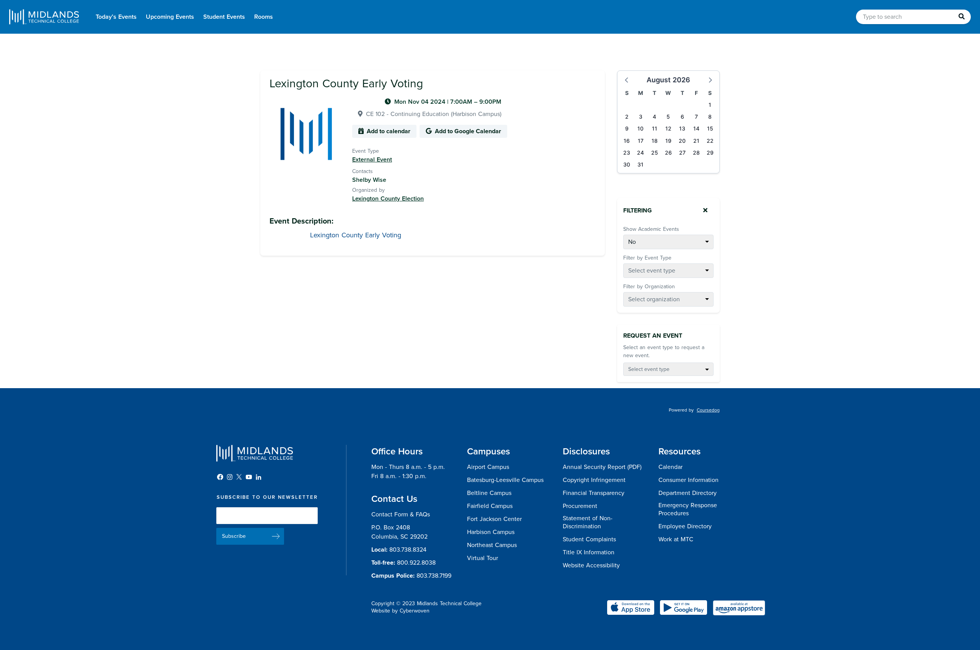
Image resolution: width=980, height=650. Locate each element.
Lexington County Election (388, 199)
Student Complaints (589, 539)
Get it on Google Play (683, 607)
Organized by (368, 190)
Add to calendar (387, 131)
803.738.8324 (407, 550)
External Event (372, 159)
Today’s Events (116, 17)
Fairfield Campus (490, 506)
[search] (913, 17)
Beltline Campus (489, 493)
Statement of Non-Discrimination (587, 522)
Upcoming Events (170, 17)
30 (626, 164)
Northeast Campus (492, 545)
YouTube (249, 477)
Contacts (362, 171)
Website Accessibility (591, 565)
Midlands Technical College (254, 453)
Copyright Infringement (594, 480)
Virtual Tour (482, 558)
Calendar (670, 467)
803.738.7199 (433, 576)
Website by (400, 611)
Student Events (224, 17)
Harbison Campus (490, 532)
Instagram (230, 477)
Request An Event (652, 336)
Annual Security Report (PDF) (602, 467)
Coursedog (708, 410)
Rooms (263, 17)
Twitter (239, 477)
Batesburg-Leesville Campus (505, 480)
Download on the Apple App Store (630, 607)
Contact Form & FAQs (400, 514)
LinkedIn (258, 477)
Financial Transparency (593, 493)
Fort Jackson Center (494, 519)
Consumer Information (688, 480)
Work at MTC (675, 539)
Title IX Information (588, 552)
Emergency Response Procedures (687, 509)
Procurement (580, 506)
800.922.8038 (416, 563)
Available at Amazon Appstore (739, 608)
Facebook (220, 477)
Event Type (365, 151)
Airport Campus (488, 467)
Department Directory (687, 493)
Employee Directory (685, 526)
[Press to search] (962, 16)
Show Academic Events (651, 229)
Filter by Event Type (647, 258)
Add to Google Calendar (467, 131)
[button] (627, 79)
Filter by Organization (649, 286)
